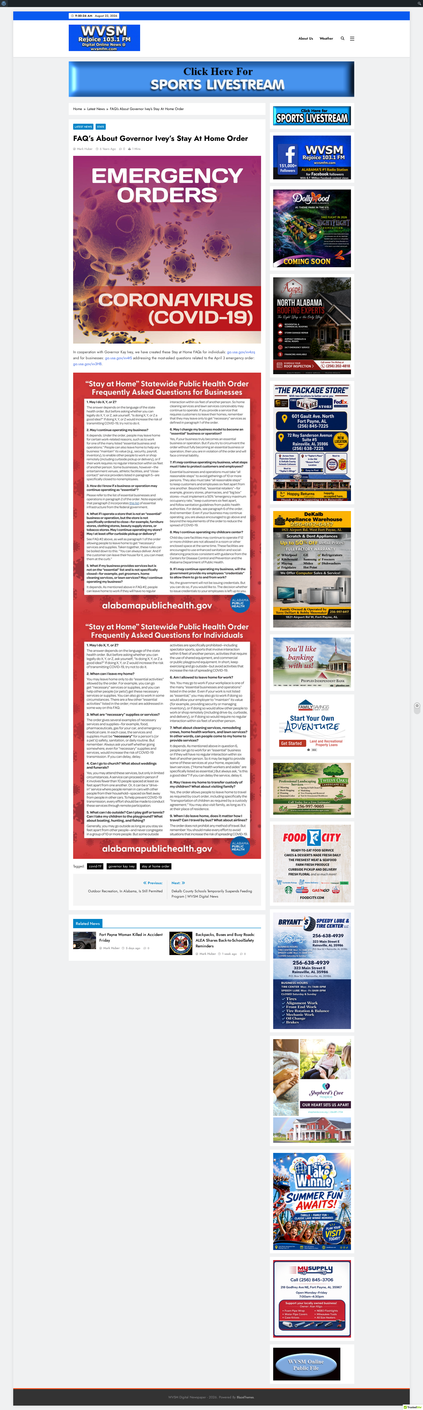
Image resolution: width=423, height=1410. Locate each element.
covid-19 (95, 866)
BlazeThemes (245, 1397)
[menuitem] (4, 3)
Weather (326, 38)
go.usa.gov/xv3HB (87, 363)
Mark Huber (85, 149)
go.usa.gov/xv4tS (118, 358)
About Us (306, 38)
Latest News (83, 127)
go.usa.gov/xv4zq (241, 352)
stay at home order (155, 866)
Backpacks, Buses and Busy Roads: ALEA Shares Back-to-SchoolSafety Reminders (225, 940)
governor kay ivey (122, 866)
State (100, 127)
